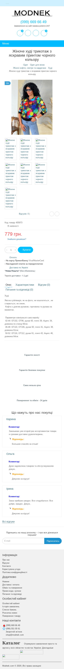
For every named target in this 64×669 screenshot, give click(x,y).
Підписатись (53, 541)
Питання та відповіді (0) (19, 289)
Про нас (6, 560)
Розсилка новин (9, 613)
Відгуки (5, 563)
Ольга (10, 453)
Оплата (12, 257)
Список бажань (9, 609)
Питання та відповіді (12, 594)
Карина (11, 419)
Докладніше (47, 648)
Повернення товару (11, 616)
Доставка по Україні (18, 267)
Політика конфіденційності (14, 572)
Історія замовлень (10, 606)
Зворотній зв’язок (13, 632)
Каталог (11, 643)
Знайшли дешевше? (16, 239)
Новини (5, 581)
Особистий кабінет (11, 603)
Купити (26, 249)
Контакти (6, 566)
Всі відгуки (8, 521)
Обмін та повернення (12, 588)
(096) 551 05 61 (12, 628)
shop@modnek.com (14, 635)
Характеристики (25, 284)
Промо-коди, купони (11, 591)
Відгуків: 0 (24, 214)
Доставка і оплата (10, 584)
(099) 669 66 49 (12, 625)
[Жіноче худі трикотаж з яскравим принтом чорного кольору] (11, 149)
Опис (8, 284)
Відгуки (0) (44, 284)
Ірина (9, 488)
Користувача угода (11, 569)
